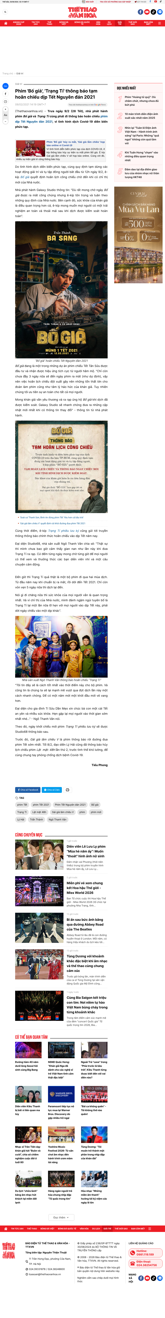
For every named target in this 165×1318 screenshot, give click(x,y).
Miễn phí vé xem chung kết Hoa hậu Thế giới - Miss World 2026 (85, 888)
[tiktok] (153, 12)
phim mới (96, 812)
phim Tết (22, 804)
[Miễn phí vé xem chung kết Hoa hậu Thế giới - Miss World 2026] (39, 891)
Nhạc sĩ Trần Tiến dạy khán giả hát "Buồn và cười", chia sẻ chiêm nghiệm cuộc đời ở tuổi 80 (27, 1154)
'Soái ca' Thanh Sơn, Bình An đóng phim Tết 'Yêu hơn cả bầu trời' (51, 517)
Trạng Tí (22, 812)
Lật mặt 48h (39, 812)
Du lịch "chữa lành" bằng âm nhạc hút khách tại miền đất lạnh (26, 1196)
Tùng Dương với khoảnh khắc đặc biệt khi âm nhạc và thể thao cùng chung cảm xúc (87, 963)
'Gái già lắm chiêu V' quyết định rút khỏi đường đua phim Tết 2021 (52, 523)
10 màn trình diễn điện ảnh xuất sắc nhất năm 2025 (141, 115)
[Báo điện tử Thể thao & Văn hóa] (82, 12)
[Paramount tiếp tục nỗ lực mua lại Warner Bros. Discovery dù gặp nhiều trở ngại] (61, 1094)
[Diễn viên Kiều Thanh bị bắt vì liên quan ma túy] (28, 1094)
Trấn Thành (36, 819)
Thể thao (49, 23)
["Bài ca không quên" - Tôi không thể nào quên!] (94, 1094)
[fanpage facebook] (140, 12)
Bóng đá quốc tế (82, 23)
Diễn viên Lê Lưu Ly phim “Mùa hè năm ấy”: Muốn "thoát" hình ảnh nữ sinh (86, 851)
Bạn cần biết (148, 23)
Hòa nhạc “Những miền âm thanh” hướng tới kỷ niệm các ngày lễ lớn (94, 1196)
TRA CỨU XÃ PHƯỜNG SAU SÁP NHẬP (115, 2)
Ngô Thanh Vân (57, 819)
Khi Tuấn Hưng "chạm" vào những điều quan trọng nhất (141, 156)
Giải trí (19, 74)
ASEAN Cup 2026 (18, 23)
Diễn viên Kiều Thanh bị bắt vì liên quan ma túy (27, 1110)
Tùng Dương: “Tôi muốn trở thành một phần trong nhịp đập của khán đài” (93, 1152)
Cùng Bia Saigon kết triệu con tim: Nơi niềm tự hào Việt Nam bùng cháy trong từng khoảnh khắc (87, 1005)
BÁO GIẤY (90, 2)
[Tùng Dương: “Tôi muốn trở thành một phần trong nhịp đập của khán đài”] (94, 1134)
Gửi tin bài (141, 2)
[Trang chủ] (5, 23)
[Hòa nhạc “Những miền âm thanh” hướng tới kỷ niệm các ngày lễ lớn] (94, 1179)
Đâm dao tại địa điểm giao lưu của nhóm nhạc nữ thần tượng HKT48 (142, 173)
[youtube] (147, 12)
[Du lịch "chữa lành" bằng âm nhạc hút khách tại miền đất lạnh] (28, 1179)
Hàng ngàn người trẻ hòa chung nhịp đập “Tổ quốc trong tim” (60, 1194)
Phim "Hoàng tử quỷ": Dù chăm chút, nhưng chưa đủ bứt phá (142, 100)
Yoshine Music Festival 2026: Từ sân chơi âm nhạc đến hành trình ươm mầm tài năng (60, 1154)
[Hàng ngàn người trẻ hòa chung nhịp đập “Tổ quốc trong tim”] (61, 1179)
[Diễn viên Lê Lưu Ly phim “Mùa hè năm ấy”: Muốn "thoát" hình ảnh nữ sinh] (39, 855)
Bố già (94, 804)
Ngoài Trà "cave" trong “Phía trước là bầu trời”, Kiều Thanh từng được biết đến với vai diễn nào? (94, 1069)
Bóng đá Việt (63, 23)
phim (82, 812)
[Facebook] (150, 2)
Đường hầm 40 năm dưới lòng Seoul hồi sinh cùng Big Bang (26, 1065)
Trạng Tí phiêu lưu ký (63, 531)
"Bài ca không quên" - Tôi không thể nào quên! (93, 1110)
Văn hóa (98, 23)
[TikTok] (161, 2)
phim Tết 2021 (41, 804)
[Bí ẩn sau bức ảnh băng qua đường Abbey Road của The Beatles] (39, 928)
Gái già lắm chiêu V (63, 812)
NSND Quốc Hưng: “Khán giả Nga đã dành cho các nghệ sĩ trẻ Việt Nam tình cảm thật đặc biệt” (60, 1069)
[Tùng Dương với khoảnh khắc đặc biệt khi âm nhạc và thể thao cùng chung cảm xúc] (39, 964)
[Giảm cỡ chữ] (5, 121)
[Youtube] (155, 2)
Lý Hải (20, 819)
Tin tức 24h (36, 23)
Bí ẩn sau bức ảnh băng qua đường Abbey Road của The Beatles (85, 924)
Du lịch (109, 23)
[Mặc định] (5, 115)
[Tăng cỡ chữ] (5, 109)
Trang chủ (7, 74)
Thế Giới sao (132, 23)
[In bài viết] (5, 101)
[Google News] (87, 106)
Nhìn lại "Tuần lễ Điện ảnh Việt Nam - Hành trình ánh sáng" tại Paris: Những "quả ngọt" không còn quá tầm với (142, 135)
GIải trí (120, 23)
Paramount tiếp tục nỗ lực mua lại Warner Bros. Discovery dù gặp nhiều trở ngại (61, 1112)
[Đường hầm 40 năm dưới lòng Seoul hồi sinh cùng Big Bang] (28, 1050)
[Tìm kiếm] (5, 12)
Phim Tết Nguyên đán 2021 (70, 804)
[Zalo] (160, 12)
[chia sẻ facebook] (5, 94)
